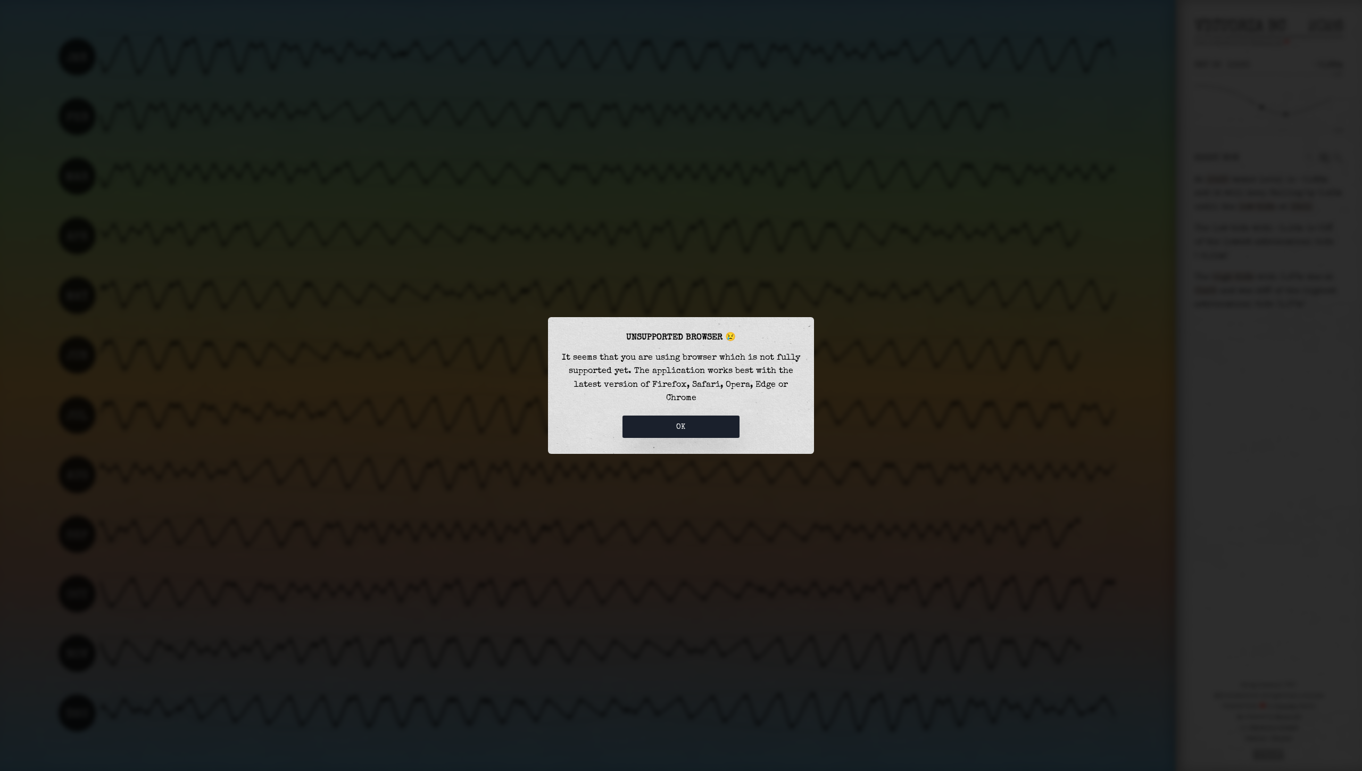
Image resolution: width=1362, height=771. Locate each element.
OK (681, 427)
